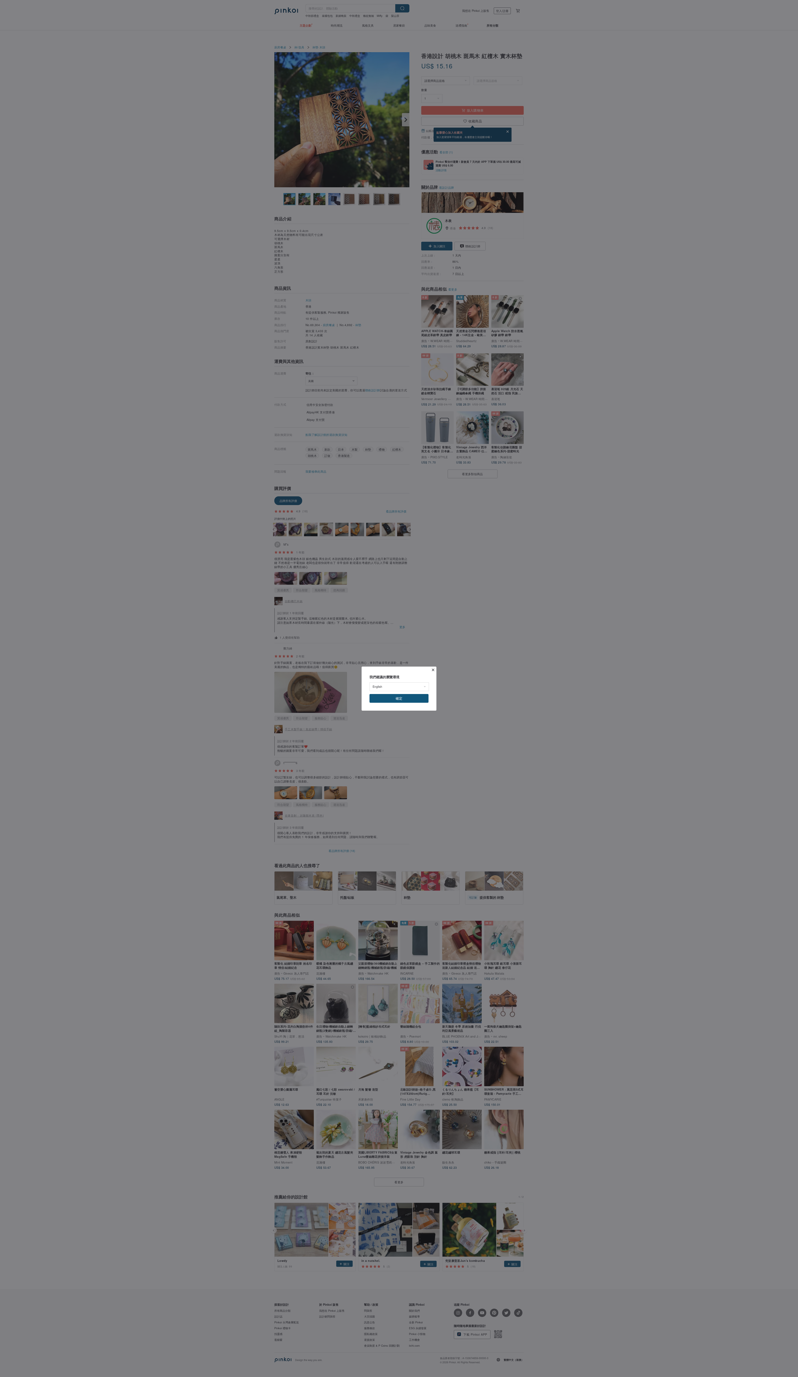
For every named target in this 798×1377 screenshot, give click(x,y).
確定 (399, 698)
